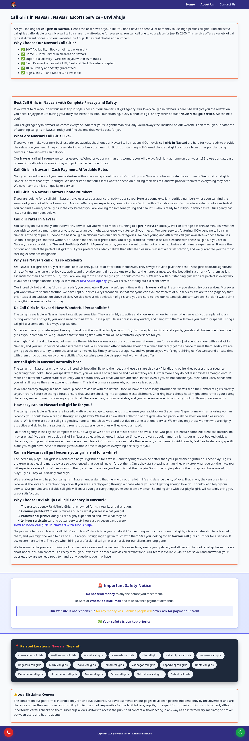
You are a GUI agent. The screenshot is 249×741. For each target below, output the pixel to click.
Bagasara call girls (29, 665)
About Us (207, 4)
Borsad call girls (114, 665)
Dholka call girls (86, 665)
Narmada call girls (123, 655)
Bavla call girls (94, 674)
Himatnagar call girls (64, 674)
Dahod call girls (180, 674)
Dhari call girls (120, 674)
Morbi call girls (58, 665)
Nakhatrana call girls (150, 674)
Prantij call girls (94, 655)
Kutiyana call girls (210, 655)
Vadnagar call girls (143, 665)
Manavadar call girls (30, 655)
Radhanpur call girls (63, 655)
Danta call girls (204, 665)
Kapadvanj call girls (175, 665)
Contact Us (228, 4)
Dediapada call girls (30, 674)
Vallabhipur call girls (178, 655)
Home (190, 4)
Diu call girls (150, 655)
